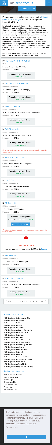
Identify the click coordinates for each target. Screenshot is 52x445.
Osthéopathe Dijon (10, 384)
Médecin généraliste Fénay (13, 354)
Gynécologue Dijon (10, 382)
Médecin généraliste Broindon (14, 352)
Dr (16, 61)
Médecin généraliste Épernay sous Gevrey (18, 366)
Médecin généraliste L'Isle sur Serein (16, 333)
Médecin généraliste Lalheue (14, 335)
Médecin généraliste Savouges (14, 362)
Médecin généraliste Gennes (14, 328)
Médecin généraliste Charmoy (14, 320)
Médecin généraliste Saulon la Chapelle (17, 357)
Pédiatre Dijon (8, 387)
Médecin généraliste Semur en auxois (17, 342)
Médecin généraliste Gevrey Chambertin (18, 330)
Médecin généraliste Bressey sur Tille (17, 318)
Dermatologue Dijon (10, 389)
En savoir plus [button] (12, 427)
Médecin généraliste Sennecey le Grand (18, 345)
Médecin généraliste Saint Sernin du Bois (18, 340)
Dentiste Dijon (8, 380)
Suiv (42, 301)
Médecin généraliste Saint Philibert (16, 364)
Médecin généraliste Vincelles (14, 347)
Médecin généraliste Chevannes (15, 323)
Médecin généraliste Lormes (13, 337)
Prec (10, 301)
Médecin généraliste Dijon (13, 375)
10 (36, 301)
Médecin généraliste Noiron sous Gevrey (18, 359)
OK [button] (27, 437)
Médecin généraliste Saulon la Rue (16, 349)
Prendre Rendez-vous (20, 224)
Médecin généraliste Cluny (13, 325)
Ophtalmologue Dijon (11, 377)
